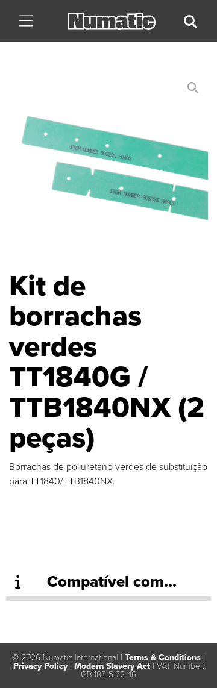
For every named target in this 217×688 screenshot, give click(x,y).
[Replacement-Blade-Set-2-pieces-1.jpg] (108, 171)
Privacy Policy (40, 666)
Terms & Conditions (163, 657)
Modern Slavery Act (112, 666)
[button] (26, 22)
